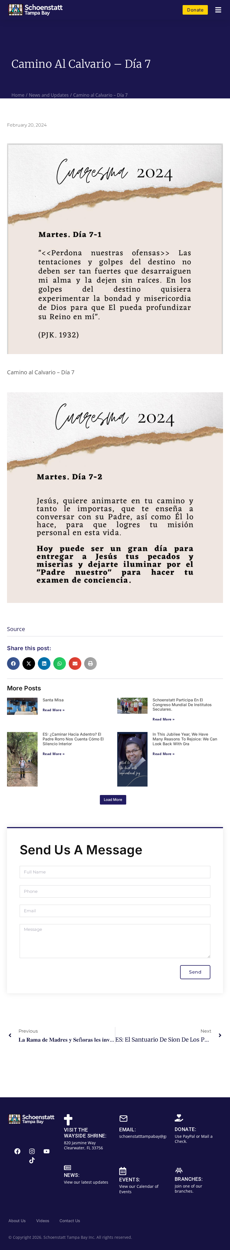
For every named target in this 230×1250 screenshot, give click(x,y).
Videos (42, 1220)
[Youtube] (46, 1151)
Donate (195, 10)
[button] (218, 10)
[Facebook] (17, 1151)
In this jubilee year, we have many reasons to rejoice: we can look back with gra (185, 739)
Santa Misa (53, 699)
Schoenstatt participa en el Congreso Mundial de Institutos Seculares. (182, 704)
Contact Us (69, 1220)
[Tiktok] (32, 1160)
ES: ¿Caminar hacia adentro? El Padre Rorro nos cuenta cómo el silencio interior (73, 739)
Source (16, 629)
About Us (17, 1220)
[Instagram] (32, 1151)
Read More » (54, 710)
